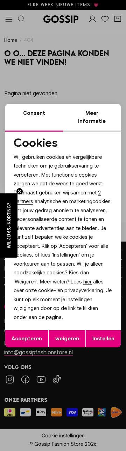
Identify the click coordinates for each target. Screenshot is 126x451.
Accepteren (27, 338)
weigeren (67, 338)
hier (87, 282)
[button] (9, 225)
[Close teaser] (19, 191)
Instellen (103, 338)
